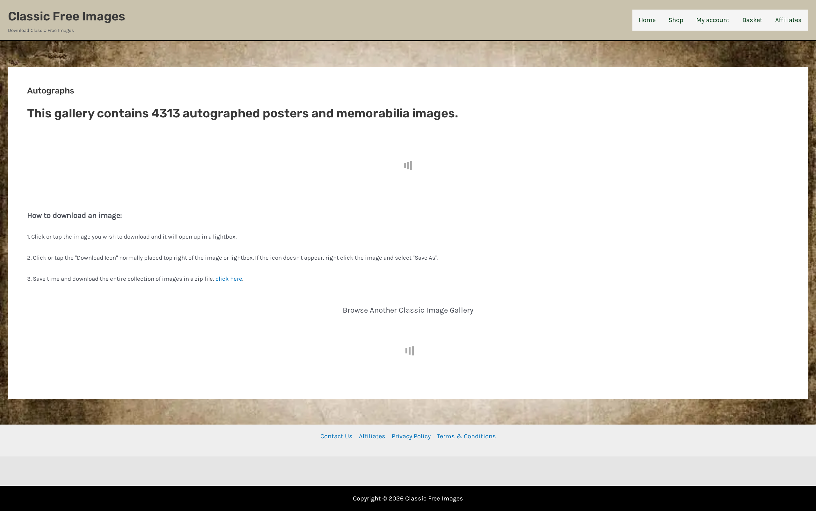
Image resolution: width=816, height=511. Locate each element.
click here (228, 278)
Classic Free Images (66, 16)
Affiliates (372, 436)
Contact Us (336, 436)
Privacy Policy (411, 436)
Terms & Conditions (466, 436)
